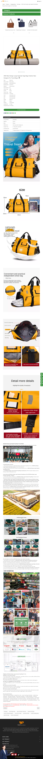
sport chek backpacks (23, 700)
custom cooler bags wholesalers (8, 695)
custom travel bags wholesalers (27, 695)
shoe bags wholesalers (30, 697)
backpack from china (17, 695)
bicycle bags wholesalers (12, 697)
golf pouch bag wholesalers (21, 697)
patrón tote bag (6, 715)
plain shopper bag (12, 711)
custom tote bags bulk (14, 715)
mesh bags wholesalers (12, 696)
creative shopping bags (35, 713)
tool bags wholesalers (29, 696)
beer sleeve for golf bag (22, 698)
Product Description (7, 117)
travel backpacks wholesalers (32, 700)
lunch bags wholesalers (14, 698)
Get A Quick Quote (22, 109)
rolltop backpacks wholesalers (14, 700)
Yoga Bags (5, 711)
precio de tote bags (18, 713)
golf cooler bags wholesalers (31, 698)
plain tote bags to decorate (21, 711)
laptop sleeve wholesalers (20, 696)
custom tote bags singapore (8, 713)
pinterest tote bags (31, 711)
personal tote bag (26, 713)
